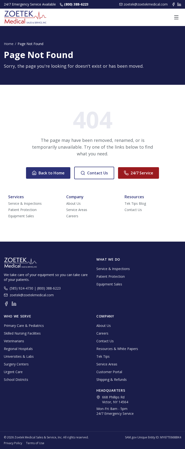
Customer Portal (109, 372)
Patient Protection (22, 209)
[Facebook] (173, 4)
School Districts (16, 379)
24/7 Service (142, 173)
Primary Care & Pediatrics (24, 325)
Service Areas (76, 209)
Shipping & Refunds (111, 379)
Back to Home (52, 173)
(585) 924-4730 (21, 288)
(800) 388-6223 (76, 4)
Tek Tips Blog (135, 203)
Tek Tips (103, 356)
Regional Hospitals (18, 348)
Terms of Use (35, 443)
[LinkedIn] (179, 4)
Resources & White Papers (117, 348)
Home (8, 43)
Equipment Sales (21, 216)
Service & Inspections (25, 203)
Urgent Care (13, 372)
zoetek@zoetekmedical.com (146, 4)
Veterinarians (14, 341)
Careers (72, 216)
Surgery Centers (16, 364)
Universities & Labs (19, 356)
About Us (73, 203)
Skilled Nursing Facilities (22, 333)
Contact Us (97, 173)
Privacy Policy (13, 443)
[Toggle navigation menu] (176, 17)
